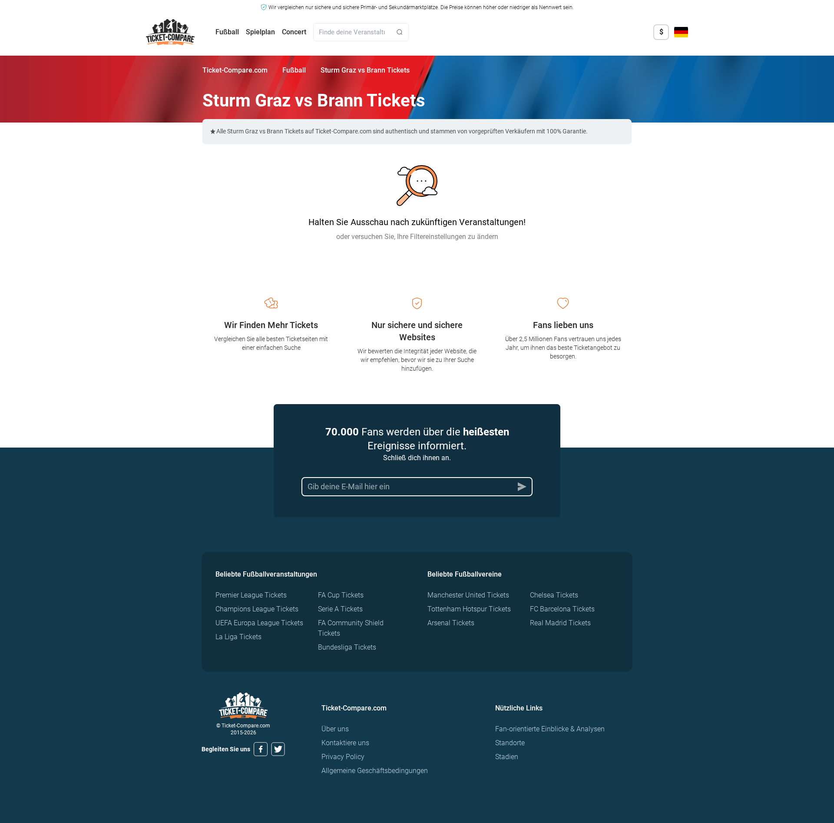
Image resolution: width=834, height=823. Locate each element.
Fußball (227, 32)
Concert (294, 32)
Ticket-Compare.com (235, 70)
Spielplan (260, 32)
